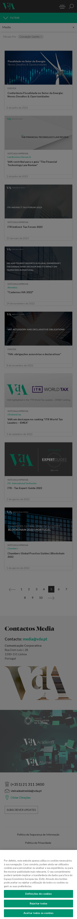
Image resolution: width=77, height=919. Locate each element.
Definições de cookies (38, 893)
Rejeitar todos (38, 903)
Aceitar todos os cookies (38, 913)
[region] (38, 884)
